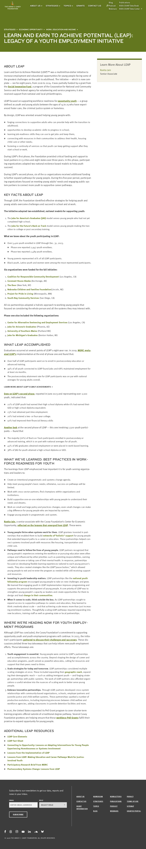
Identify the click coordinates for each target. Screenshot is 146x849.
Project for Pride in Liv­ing (20, 293)
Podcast (112, 6)
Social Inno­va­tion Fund (19, 86)
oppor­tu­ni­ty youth (67, 101)
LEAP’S (27, 387)
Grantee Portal (134, 811)
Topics (67, 6)
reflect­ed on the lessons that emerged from (42, 525)
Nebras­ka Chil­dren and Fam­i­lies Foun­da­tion (29, 289)
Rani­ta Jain (9, 521)
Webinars (113, 9)
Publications (124, 3)
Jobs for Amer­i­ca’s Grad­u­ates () (28, 218)
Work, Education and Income (61, 29)
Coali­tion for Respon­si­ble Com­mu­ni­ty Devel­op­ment (33, 276)
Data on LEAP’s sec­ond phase (19, 393)
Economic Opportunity (30, 29)
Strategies (52, 6)
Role (41, 800)
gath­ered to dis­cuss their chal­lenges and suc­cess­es (50, 640)
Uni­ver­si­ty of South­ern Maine (22, 331)
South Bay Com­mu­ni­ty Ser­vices (23, 298)
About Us (35, 6)
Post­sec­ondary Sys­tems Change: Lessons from (33, 769)
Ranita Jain (105, 70)
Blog (95, 811)
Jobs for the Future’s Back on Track (28, 226)
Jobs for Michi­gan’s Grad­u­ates (22, 335)
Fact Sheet (15, 740)
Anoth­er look (10, 427)
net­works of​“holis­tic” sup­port (58, 535)
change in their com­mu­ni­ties (38, 595)
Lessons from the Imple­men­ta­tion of (28, 752)
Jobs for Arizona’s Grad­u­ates (21, 326)
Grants (80, 6)
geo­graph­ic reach (73, 672)
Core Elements (17, 736)
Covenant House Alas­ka (19, 281)
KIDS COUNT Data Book (129, 6)
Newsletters (115, 796)
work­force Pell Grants (67, 717)
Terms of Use (132, 801)
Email (11, 800)
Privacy (130, 796)
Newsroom (98, 796)
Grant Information (82, 807)
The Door (11, 285)
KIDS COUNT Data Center (129, 9)
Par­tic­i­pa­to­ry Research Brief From (27, 764)
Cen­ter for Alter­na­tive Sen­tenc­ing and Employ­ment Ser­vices (37, 322)
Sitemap (130, 806)
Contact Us (94, 6)
